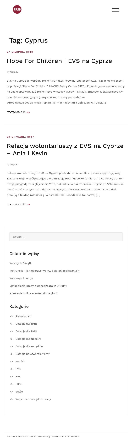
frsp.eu (14, 71)
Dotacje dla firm (26, 323)
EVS (18, 369)
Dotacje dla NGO (26, 331)
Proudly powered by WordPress (27, 436)
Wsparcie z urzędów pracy (33, 399)
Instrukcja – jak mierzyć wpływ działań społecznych (44, 270)
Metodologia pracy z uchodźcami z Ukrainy (38, 285)
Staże (19, 391)
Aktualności (23, 316)
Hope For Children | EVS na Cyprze (59, 60)
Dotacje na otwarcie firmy (32, 353)
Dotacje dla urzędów (29, 346)
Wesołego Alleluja (21, 278)
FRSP (18, 384)
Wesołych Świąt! (20, 263)
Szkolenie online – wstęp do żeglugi (33, 293)
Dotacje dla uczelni (28, 338)
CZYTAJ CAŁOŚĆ (18, 112)
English (20, 361)
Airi (62, 436)
